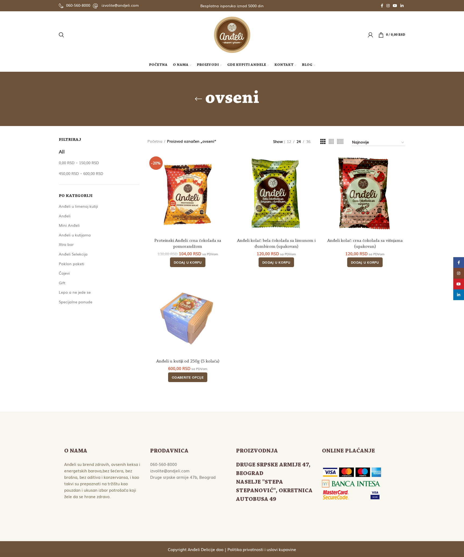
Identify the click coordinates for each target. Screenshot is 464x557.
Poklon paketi (71, 263)
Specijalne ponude (75, 301)
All (62, 151)
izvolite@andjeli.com (120, 5)
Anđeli (65, 215)
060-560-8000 (78, 5)
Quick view (224, 163)
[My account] (370, 35)
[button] (187, 262)
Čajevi (64, 273)
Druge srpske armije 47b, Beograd (183, 477)
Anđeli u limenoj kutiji (78, 206)
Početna (154, 141)
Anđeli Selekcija (73, 254)
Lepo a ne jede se (75, 292)
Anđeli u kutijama (75, 235)
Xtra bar (66, 244)
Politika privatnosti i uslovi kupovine (261, 549)
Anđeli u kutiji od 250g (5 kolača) (187, 361)
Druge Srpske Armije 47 (272, 465)
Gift (62, 282)
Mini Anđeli (69, 225)
